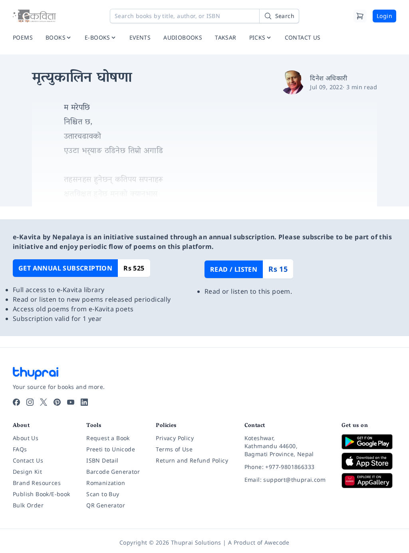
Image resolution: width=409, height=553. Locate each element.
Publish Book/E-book (41, 494)
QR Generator (105, 505)
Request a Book (108, 438)
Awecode (277, 542)
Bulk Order (28, 505)
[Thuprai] (34, 16)
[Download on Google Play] (368, 441)
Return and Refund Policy (192, 460)
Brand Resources (37, 483)
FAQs (20, 449)
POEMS (23, 37)
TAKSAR (225, 37)
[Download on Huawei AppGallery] (368, 480)
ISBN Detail (102, 460)
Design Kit (27, 471)
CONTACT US (303, 37)
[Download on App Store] (368, 461)
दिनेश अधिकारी (328, 78)
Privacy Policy (175, 438)
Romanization (105, 483)
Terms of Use (174, 449)
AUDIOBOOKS (182, 37)
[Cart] (359, 16)
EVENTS (140, 37)
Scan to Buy (102, 494)
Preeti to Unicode (110, 449)
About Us (25, 438)
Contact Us (28, 460)
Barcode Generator (113, 471)
